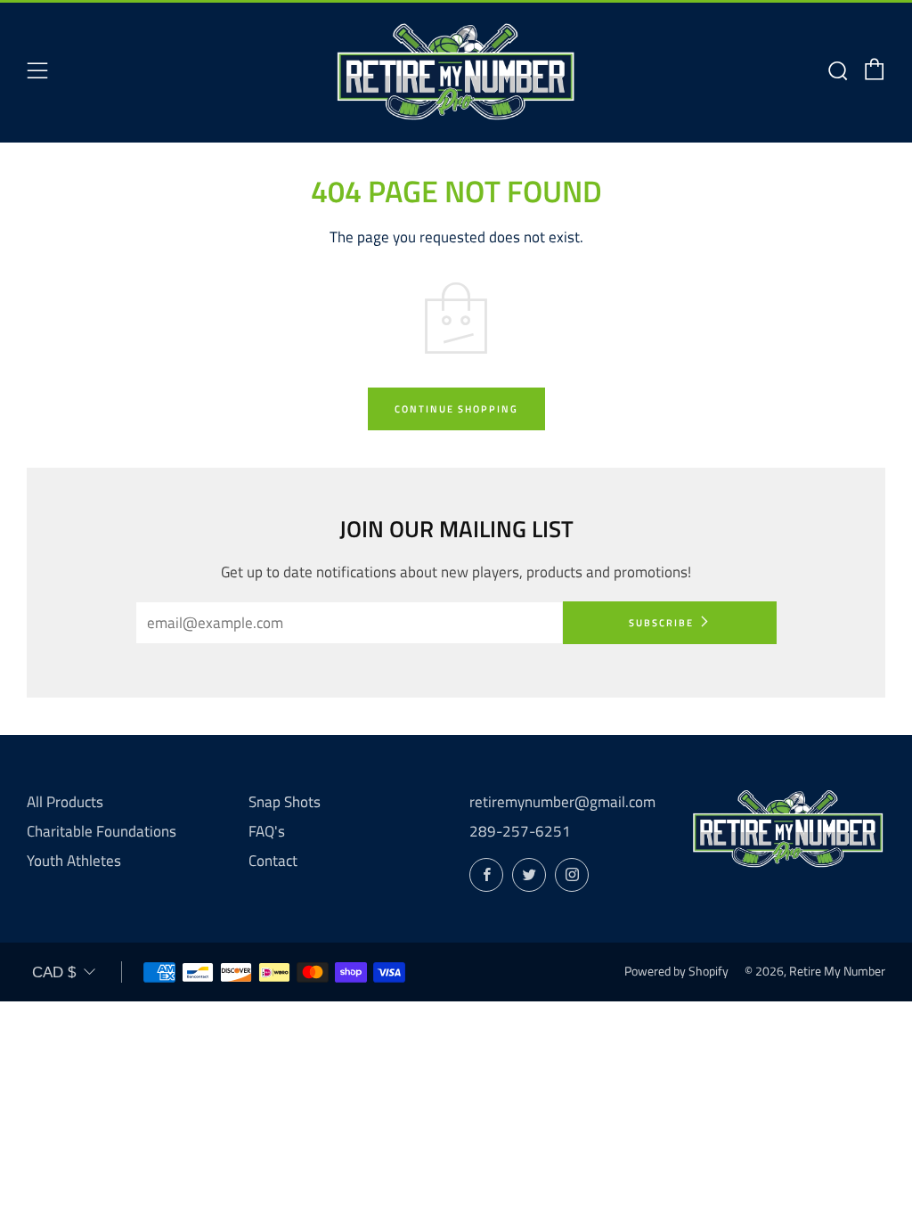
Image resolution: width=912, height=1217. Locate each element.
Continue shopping (456, 409)
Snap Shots (284, 801)
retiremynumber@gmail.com (562, 801)
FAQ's (266, 831)
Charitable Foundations (101, 831)
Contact (272, 860)
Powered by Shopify (676, 971)
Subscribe (661, 623)
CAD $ (54, 972)
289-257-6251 (520, 831)
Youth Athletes (74, 860)
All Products (65, 801)
